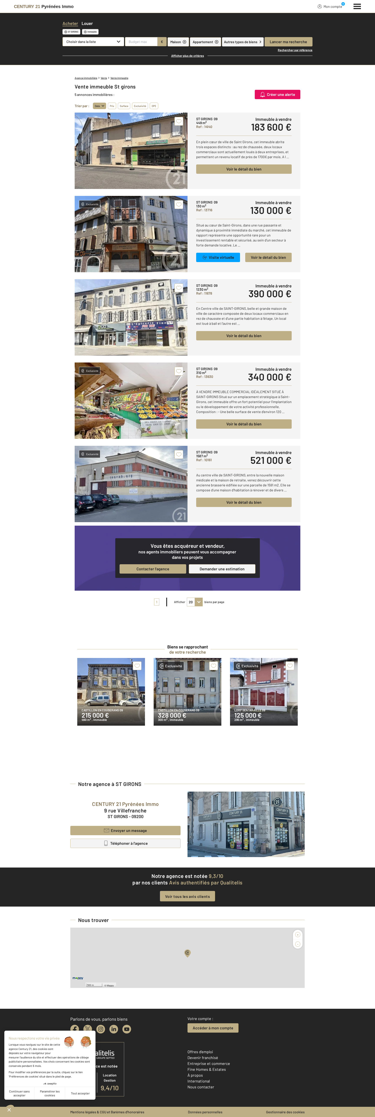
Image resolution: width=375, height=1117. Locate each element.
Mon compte (333, 6)
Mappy (110, 985)
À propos (195, 1075)
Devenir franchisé (203, 1057)
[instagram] (100, 1029)
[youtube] (126, 1029)
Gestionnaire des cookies (285, 1112)
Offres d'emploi (200, 1051)
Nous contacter (201, 1086)
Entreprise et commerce (209, 1063)
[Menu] (357, 6)
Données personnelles (205, 1112)
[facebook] (74, 1029)
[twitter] (87, 1029)
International (199, 1081)
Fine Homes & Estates (207, 1069)
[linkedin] (113, 1029)
